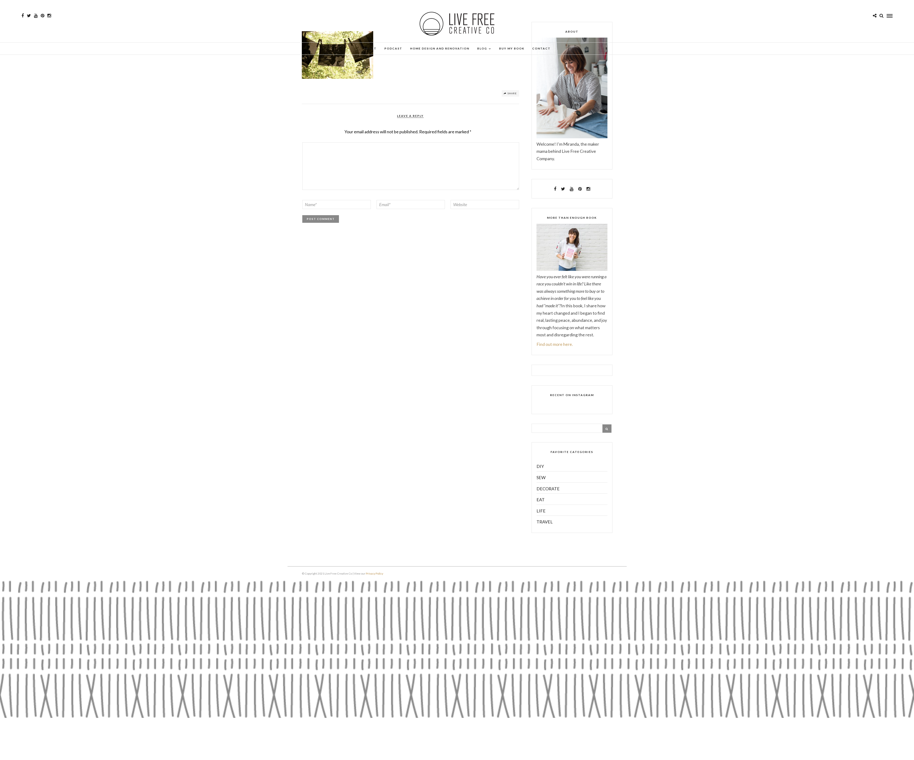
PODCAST (393, 48)
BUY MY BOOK (511, 48)
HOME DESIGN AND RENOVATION (439, 48)
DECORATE (548, 488)
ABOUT (370, 48)
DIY (540, 466)
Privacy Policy (374, 573)
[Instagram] (49, 16)
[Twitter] (563, 189)
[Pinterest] (42, 16)
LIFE (541, 510)
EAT (540, 499)
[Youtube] (36, 16)
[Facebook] (555, 189)
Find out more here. (554, 344)
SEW (541, 477)
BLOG (482, 48)
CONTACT (541, 48)
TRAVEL (544, 521)
